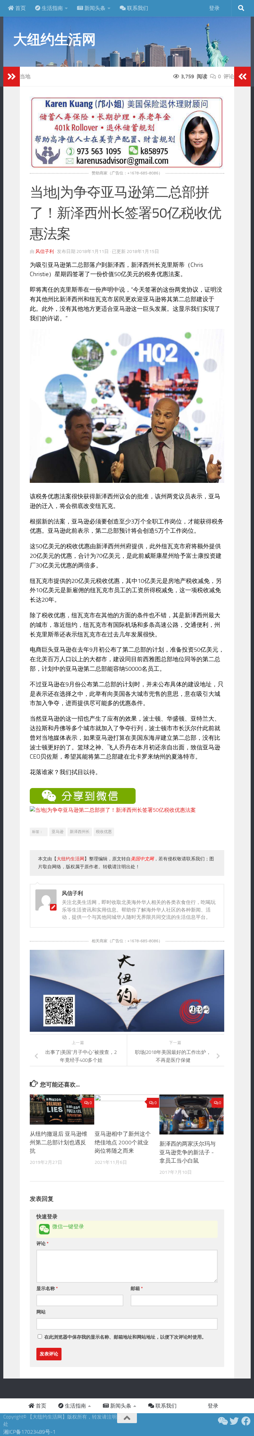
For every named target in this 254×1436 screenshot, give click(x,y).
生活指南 (51, 8)
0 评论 (226, 76)
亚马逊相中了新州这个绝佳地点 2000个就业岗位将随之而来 (123, 1142)
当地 (25, 76)
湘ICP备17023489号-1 (29, 1432)
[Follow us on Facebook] (246, 1421)
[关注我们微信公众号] (222, 1421)
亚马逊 (58, 831)
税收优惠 (104, 831)
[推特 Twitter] (234, 1421)
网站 (41, 1312)
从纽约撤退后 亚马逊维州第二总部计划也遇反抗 (58, 1142)
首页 (20, 8)
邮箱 (137, 1288)
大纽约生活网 (54, 39)
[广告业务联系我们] (127, 1030)
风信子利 (44, 251)
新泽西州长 (80, 831)
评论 (42, 1243)
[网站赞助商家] (127, 167)
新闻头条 (94, 8)
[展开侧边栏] (11, 77)
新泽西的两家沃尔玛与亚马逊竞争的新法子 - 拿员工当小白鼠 (187, 1152)
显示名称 (47, 1288)
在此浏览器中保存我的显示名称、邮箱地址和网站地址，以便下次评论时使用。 (125, 1337)
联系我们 (137, 8)
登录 (214, 8)
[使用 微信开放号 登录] (44, 1229)
